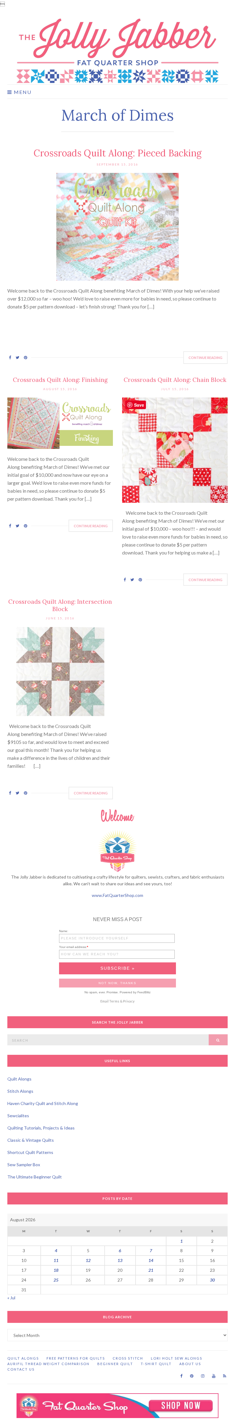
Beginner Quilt (115, 1364)
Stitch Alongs (20, 1091)
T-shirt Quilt (156, 1364)
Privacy (129, 1001)
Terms (114, 1001)
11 (56, 1260)
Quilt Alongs (19, 1078)
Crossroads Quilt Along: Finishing (60, 379)
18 (56, 1270)
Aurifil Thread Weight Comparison (48, 1364)
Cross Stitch (128, 1358)
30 (212, 1279)
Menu (22, 92)
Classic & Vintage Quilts (30, 1140)
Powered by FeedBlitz (135, 992)
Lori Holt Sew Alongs (176, 1358)
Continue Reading (205, 358)
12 (88, 1260)
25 (56, 1279)
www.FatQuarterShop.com (117, 895)
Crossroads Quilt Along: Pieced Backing (118, 153)
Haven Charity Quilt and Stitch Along (42, 1103)
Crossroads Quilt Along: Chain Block (175, 379)
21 (150, 1270)
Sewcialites (18, 1115)
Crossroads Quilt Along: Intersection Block (60, 605)
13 (120, 1260)
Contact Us (21, 1369)
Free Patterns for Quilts (76, 1358)
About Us (190, 1364)
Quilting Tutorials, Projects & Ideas (41, 1127)
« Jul (11, 1297)
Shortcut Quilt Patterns (30, 1152)
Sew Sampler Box (23, 1164)
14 (150, 1260)
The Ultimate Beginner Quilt (34, 1176)
